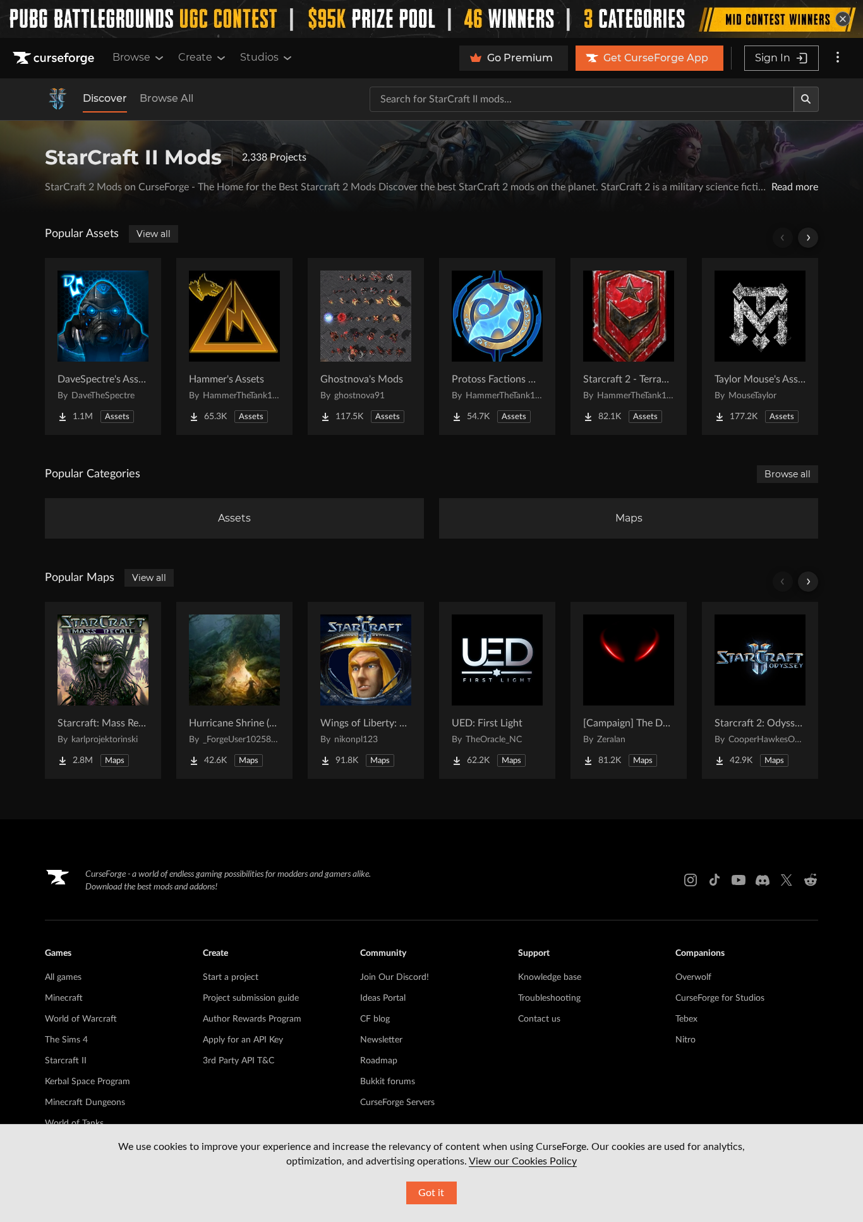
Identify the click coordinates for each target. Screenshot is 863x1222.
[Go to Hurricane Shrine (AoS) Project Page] (234, 690)
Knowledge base (549, 977)
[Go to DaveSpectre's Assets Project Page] (103, 346)
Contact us (539, 1019)
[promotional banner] (431, 19)
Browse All (166, 98)
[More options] (837, 58)
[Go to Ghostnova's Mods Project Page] (366, 346)
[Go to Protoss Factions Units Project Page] (497, 346)
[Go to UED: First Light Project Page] (497, 690)
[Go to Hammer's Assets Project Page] (234, 346)
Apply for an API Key (243, 1040)
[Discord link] (762, 880)
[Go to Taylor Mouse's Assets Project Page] (760, 346)
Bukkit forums (387, 1081)
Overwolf (693, 977)
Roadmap (378, 1060)
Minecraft (64, 998)
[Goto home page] (55, 58)
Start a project (230, 977)
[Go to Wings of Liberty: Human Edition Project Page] (366, 690)
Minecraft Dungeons (85, 1102)
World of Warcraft (81, 1019)
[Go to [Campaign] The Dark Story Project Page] (628, 690)
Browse (131, 57)
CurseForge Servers (397, 1102)
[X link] (786, 880)
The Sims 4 (66, 1040)
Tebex (686, 1019)
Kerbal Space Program (87, 1081)
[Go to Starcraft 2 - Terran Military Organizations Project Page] (628, 346)
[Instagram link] (690, 880)
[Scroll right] (808, 238)
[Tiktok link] (714, 880)
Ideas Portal (383, 998)
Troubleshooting (549, 998)
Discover (105, 98)
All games (63, 977)
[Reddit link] (810, 880)
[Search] (806, 99)
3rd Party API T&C (238, 1060)
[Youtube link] (738, 880)
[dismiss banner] (842, 19)
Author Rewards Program (252, 1019)
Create (195, 57)
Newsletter (381, 1040)
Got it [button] (431, 1193)
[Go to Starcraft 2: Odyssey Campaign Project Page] (760, 690)
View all (153, 234)
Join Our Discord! (394, 977)
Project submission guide (251, 998)
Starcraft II (66, 1060)
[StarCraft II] (57, 99)
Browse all (787, 474)
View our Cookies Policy (523, 1161)
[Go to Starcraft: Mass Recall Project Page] (103, 690)
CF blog (375, 1019)
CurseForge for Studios (719, 998)
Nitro (685, 1040)
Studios (259, 57)
